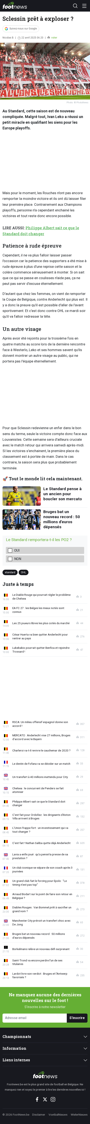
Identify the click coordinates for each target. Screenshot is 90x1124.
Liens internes (16, 1060)
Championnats (17, 1036)
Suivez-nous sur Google (23, 28)
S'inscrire (77, 1018)
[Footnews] (45, 1074)
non (17, 559)
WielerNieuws (79, 1114)
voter (54, 37)
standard (10, 572)
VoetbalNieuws (58, 1114)
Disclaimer (38, 1114)
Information (14, 1048)
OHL (23, 572)
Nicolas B (8, 37)
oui (17, 550)
